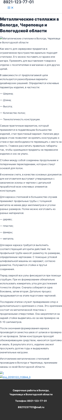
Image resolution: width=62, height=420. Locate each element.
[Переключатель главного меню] (10, 8)
